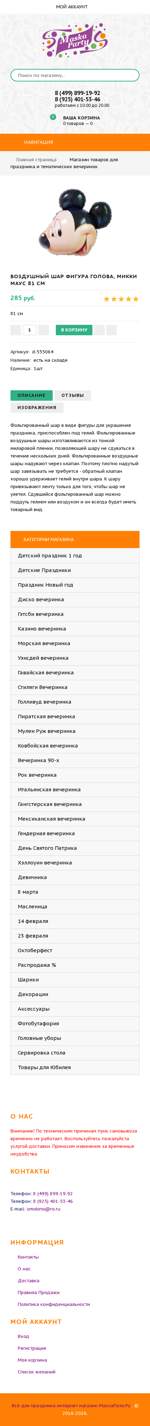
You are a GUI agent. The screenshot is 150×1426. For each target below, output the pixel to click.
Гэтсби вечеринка (41, 614)
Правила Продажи (39, 1292)
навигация (38, 142)
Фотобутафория (38, 1023)
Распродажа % (37, 965)
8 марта (28, 891)
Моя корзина (32, 1360)
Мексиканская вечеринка (51, 818)
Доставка (28, 1281)
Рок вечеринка (37, 774)
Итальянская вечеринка (49, 789)
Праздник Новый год (45, 584)
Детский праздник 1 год (50, 555)
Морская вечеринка (44, 643)
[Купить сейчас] (111, 330)
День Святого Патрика (47, 848)
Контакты (28, 1257)
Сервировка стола (42, 1052)
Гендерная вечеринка (46, 833)
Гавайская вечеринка (46, 672)
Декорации (33, 994)
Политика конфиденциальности (54, 1304)
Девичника (32, 877)
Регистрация (32, 1348)
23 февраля (33, 935)
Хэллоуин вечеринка (45, 862)
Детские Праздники (44, 570)
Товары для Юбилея (44, 1067)
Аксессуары (34, 1008)
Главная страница (36, 160)
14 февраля (33, 921)
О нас (24, 1269)
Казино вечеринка (42, 628)
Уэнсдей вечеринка (43, 658)
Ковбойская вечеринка (48, 745)
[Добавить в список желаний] (99, 330)
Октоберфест (35, 950)
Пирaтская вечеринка (46, 716)
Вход (23, 1336)
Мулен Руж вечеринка (47, 731)
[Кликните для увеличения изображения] (75, 222)
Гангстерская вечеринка (50, 804)
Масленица (32, 906)
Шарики (28, 979)
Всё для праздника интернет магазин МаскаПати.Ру (71, 1406)
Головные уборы (39, 1038)
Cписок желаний (36, 1372)
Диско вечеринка (41, 599)
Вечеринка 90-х (38, 760)
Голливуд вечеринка (45, 701)
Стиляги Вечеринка (43, 687)
